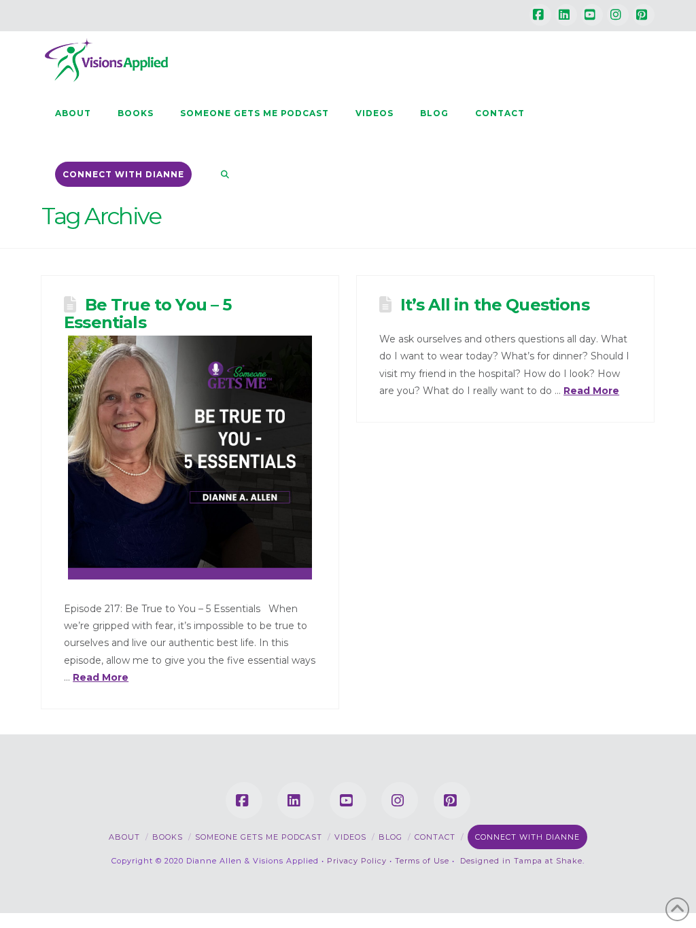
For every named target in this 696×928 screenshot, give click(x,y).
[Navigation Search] (218, 173)
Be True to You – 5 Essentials (147, 313)
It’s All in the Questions (494, 305)
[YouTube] (592, 15)
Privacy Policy (357, 860)
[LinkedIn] (566, 15)
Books (167, 837)
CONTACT (435, 837)
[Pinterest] (644, 15)
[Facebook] (540, 15)
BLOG (390, 837)
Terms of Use (422, 860)
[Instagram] (618, 15)
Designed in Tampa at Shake (521, 860)
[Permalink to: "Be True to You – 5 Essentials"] (190, 457)
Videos (350, 837)
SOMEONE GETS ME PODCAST (258, 837)
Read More (100, 677)
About (124, 837)
